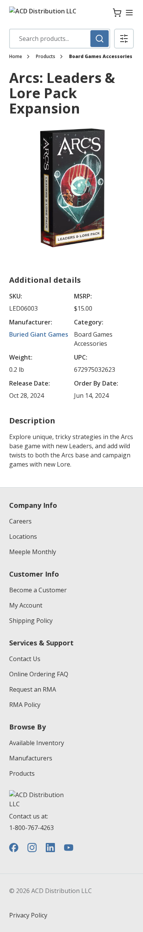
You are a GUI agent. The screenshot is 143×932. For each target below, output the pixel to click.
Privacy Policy (28, 915)
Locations (23, 536)
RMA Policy (24, 704)
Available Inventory (36, 743)
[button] (124, 39)
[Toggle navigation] (129, 12)
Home (15, 56)
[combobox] (59, 39)
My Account (25, 605)
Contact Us (24, 659)
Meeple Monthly (32, 552)
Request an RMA (32, 689)
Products (45, 56)
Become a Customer (38, 590)
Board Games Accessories (100, 56)
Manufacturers (30, 758)
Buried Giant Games (38, 334)
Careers (20, 521)
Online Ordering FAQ (38, 674)
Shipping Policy (31, 620)
